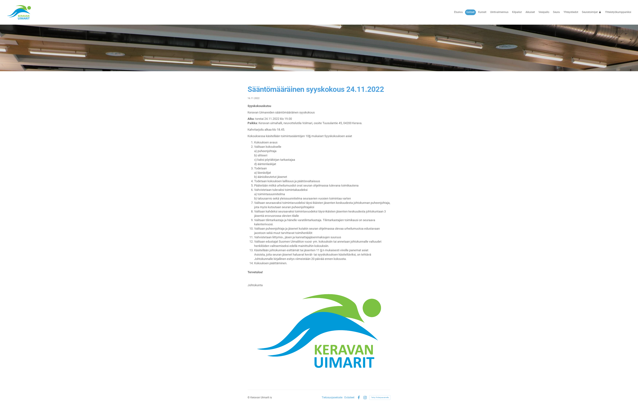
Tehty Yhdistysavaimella (380, 397)
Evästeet (349, 397)
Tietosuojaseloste (332, 397)
